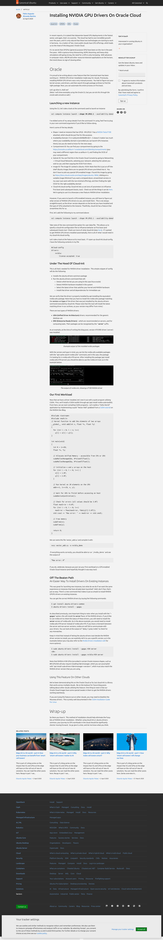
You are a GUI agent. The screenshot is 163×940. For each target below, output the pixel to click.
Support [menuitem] (75, 3)
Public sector (74, 894)
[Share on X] (118, 113)
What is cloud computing (59, 853)
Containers (20, 868)
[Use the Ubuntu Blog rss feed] (140, 906)
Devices (92, 884)
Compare (71, 863)
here (110, 189)
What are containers (57, 868)
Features (53, 838)
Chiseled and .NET (88, 868)
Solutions (19, 889)
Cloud (18, 853)
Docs (83, 807)
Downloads (20, 873)
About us (53, 906)
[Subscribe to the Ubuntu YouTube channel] (129, 906)
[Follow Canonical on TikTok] (134, 906)
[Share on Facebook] (121, 113)
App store (53, 833)
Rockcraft (120, 868)
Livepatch (74, 858)
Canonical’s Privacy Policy (127, 95)
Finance (89, 894)
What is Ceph (55, 807)
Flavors (76, 843)
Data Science (64, 822)
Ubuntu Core (21, 838)
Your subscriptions (57, 879)
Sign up (123, 101)
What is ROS (63, 828)
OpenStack (20, 802)
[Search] (147, 3)
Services (75, 838)
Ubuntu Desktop (22, 843)
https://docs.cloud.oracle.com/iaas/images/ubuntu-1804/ (76, 175)
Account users (71, 879)
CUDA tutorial (105, 407)
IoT (17, 833)
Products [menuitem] (52, 3)
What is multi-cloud (113, 853)
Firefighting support (102, 879)
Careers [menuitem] (111, 3)
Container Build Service (106, 868)
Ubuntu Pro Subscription (59, 884)
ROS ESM (53, 828)
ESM (66, 858)
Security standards (87, 858)
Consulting (75, 807)
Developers (66, 843)
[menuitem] (138, 3)
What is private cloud (78, 853)
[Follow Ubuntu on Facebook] (112, 906)
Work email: (124, 70)
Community (74, 828)
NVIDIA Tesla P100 (104, 132)
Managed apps (55, 817)
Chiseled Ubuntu (73, 868)
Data (55, 889)
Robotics (19, 828)
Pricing (81, 879)
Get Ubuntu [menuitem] (99, 3)
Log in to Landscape (96, 863)
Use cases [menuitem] (63, 3)
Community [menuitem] (86, 3)
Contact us (22, 907)
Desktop (53, 873)
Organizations (55, 843)
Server (60, 873)
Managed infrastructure (25, 817)
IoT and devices (114, 889)
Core (72, 873)
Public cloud (127, 853)
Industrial (64, 894)
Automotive (54, 894)
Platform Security (56, 858)
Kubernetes (20, 812)
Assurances (114, 858)
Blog (18, 9)
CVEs (98, 858)
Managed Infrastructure (80, 889)
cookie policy (42, 933)
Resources (92, 812)
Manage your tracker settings (123, 929)
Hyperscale (54, 848)
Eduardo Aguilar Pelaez (24, 778)
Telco (83, 894)
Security (19, 858)
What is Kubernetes (57, 812)
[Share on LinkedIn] (125, 113)
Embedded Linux (65, 833)
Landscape (20, 863)
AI (50, 889)
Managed (65, 807)
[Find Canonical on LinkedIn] (118, 906)
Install (52, 802)
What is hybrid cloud (96, 853)
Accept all (141, 929)
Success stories (64, 838)
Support (59, 802)
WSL (67, 873)
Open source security (98, 889)
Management (79, 833)
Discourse (89, 879)
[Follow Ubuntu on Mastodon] (107, 906)
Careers (72, 906)
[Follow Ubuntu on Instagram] (123, 906)
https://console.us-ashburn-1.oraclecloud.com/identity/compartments (79, 149)
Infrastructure (63, 889)
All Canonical (137, 3)
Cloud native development (131, 889)
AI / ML (19, 822)
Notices (104, 858)
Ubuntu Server (21, 848)
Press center (96, 906)
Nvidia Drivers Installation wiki (94, 641)
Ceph (18, 807)
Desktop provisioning (78, 884)
